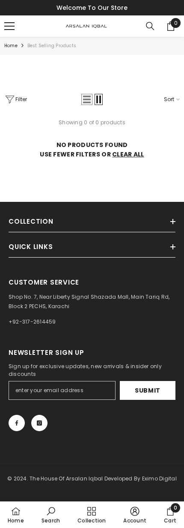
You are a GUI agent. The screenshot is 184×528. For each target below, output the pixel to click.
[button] (86, 99)
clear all (128, 154)
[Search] (150, 26)
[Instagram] (39, 423)
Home (11, 45)
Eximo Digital (159, 478)
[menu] (9, 26)
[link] (51, 514)
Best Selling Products (51, 45)
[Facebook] (17, 423)
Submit (147, 390)
